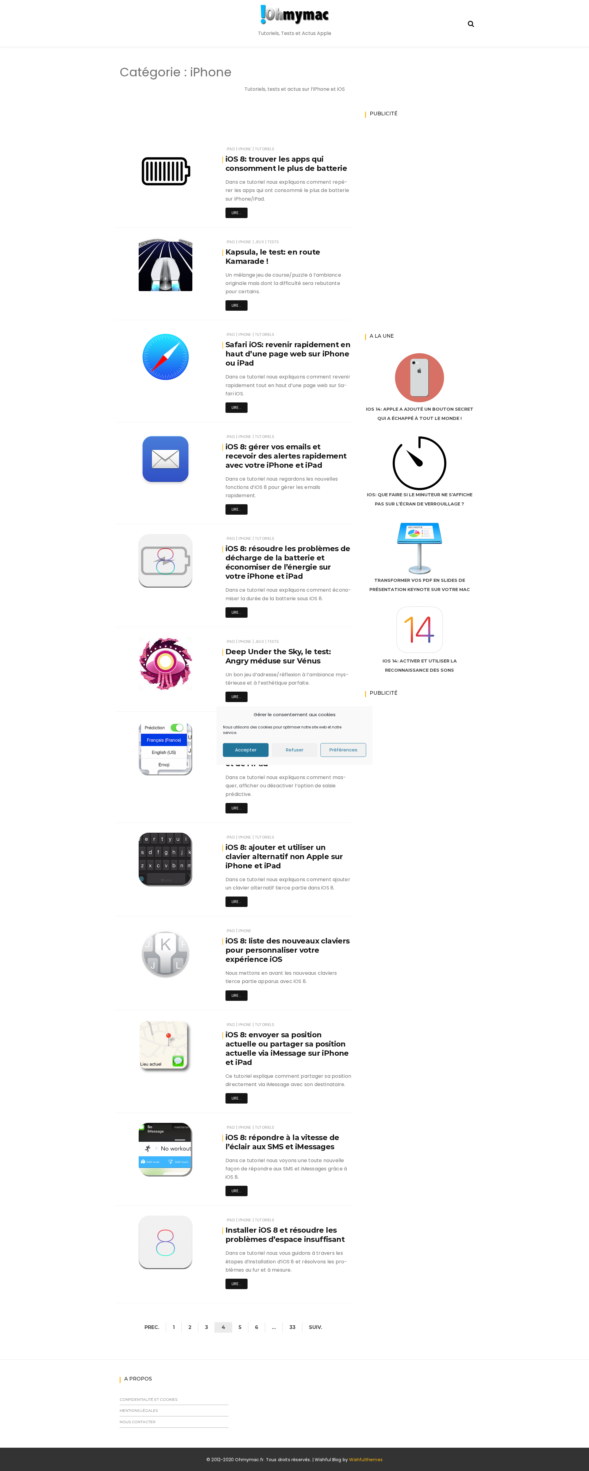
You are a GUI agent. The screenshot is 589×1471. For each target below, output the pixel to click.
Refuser (294, 750)
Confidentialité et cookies (148, 1399)
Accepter (245, 750)
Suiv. (315, 1327)
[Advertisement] (222, 126)
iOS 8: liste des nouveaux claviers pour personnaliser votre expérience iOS (287, 950)
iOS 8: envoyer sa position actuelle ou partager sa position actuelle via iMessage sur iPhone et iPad (287, 1048)
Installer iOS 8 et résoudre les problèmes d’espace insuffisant (285, 1235)
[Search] (471, 23)
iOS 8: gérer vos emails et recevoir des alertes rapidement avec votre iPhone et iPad (285, 456)
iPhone (244, 149)
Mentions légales (139, 1410)
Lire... (236, 212)
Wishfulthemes (366, 1460)
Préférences (343, 750)
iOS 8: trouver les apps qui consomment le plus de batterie (286, 164)
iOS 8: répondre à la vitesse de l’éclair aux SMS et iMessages (282, 1142)
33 (292, 1327)
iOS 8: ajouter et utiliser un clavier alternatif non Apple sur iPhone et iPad (284, 856)
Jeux (259, 241)
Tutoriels (264, 149)
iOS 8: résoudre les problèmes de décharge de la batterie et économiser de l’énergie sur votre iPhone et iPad (287, 562)
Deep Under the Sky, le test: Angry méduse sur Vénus (278, 656)
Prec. (151, 1327)
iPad (231, 149)
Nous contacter (138, 1421)
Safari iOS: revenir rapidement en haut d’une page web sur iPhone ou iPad (287, 353)
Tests (273, 241)
